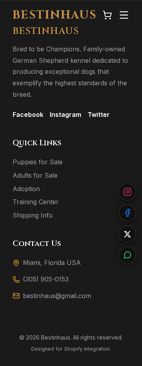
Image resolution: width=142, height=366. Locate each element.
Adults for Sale (35, 175)
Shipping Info (33, 215)
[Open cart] (107, 15)
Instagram (65, 114)
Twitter (99, 114)
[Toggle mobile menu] (123, 15)
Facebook (28, 114)
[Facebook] (127, 212)
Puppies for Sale (38, 162)
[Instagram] (127, 192)
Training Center (36, 202)
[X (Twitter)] (127, 234)
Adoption (26, 189)
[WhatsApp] (127, 255)
